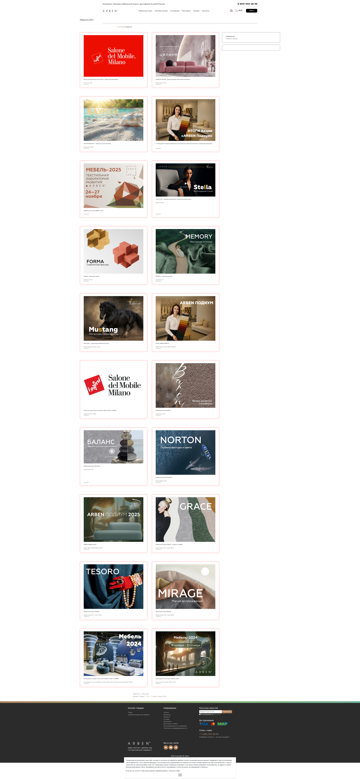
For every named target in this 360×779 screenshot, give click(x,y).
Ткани (130, 712)
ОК (180, 775)
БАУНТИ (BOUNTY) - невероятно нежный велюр (97, 143)
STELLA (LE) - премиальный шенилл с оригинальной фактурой (173, 199)
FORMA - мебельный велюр (91, 276)
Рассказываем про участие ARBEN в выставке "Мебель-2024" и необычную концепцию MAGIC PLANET (108, 682)
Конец (160, 696)
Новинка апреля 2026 (161, 82)
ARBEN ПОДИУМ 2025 (90, 544)
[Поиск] (231, 11)
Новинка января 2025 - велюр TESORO (93, 615)
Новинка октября (160, 202)
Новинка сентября (88, 279)
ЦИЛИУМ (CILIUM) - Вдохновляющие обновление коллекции (173, 79)
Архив (235, 39)
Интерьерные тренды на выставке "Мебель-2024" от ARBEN (101, 678)
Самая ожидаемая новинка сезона (92, 346)
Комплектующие (161, 11)
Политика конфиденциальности (175, 728)
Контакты (205, 11)
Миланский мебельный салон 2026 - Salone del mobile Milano (101, 79)
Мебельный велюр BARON (163, 410)
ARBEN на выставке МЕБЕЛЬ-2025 (94, 210)
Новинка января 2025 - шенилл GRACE (165, 547)
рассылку (217, 714)
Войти (252, 10)
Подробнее (86, 84)
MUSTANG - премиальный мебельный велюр (96, 343)
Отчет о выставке (88, 82)
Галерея (196, 11)
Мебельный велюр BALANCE (92, 466)
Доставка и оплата (171, 724)
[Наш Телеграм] (176, 747)
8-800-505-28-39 (247, 4)
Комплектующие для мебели (138, 715)
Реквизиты (168, 721)
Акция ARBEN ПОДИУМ (162, 343)
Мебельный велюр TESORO (91, 611)
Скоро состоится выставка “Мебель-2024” (166, 682)
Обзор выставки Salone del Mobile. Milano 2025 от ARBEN (100, 410)
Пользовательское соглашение (175, 726)
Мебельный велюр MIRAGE (163, 611)
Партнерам (186, 11)
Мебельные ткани (145, 11)
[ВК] (166, 747)
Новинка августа (160, 279)
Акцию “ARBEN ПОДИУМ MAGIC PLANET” (93, 547)
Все (165, 696)
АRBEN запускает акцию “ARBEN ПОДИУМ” (166, 346)
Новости (229, 39)
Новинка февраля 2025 (161, 480)
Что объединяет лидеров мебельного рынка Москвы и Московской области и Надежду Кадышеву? (184, 143)
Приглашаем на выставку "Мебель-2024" (167, 678)
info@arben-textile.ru (206, 737)
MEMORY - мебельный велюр (164, 276)
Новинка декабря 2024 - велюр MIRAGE (165, 615)
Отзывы (166, 719)
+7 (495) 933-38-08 (208, 734)
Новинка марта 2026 (88, 147)
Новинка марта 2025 (160, 413)
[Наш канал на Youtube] (171, 747)
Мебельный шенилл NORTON (164, 477)
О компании (174, 11)
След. (154, 696)
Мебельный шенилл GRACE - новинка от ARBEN (169, 544)
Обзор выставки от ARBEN (90, 413)
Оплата (166, 712)
